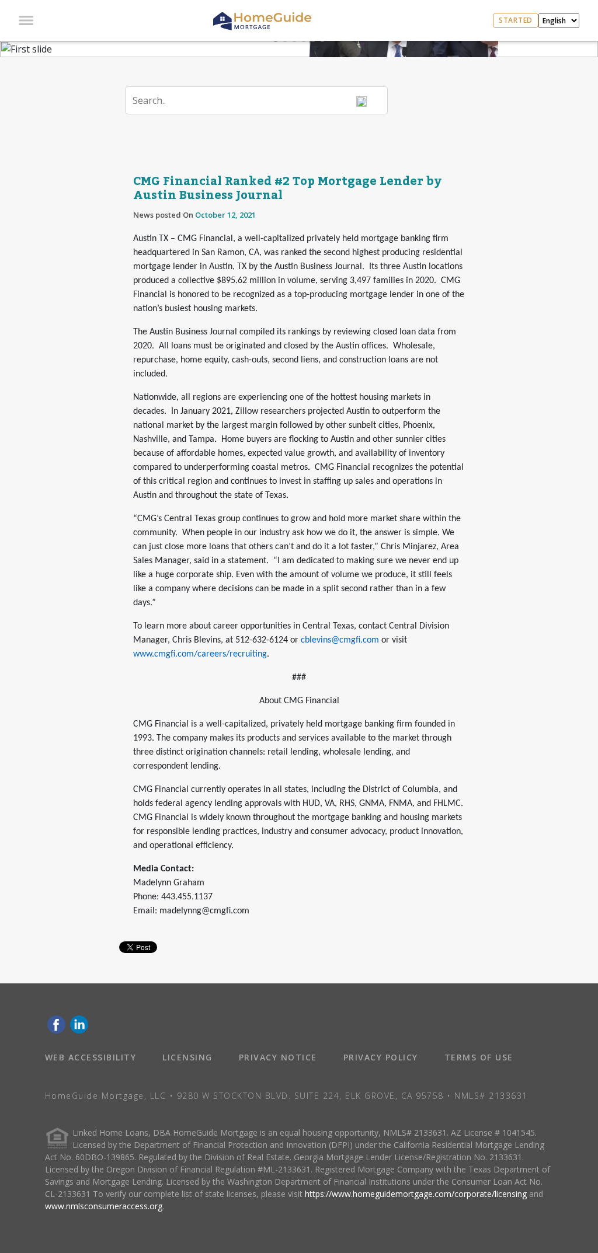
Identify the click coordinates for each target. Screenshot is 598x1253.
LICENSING (187, 1057)
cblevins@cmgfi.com (340, 640)
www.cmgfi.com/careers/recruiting (200, 654)
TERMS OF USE (478, 1057)
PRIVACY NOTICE (278, 1057)
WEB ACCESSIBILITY (91, 1057)
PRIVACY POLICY (380, 1057)
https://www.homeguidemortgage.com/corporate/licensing (416, 1193)
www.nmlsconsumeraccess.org (103, 1206)
